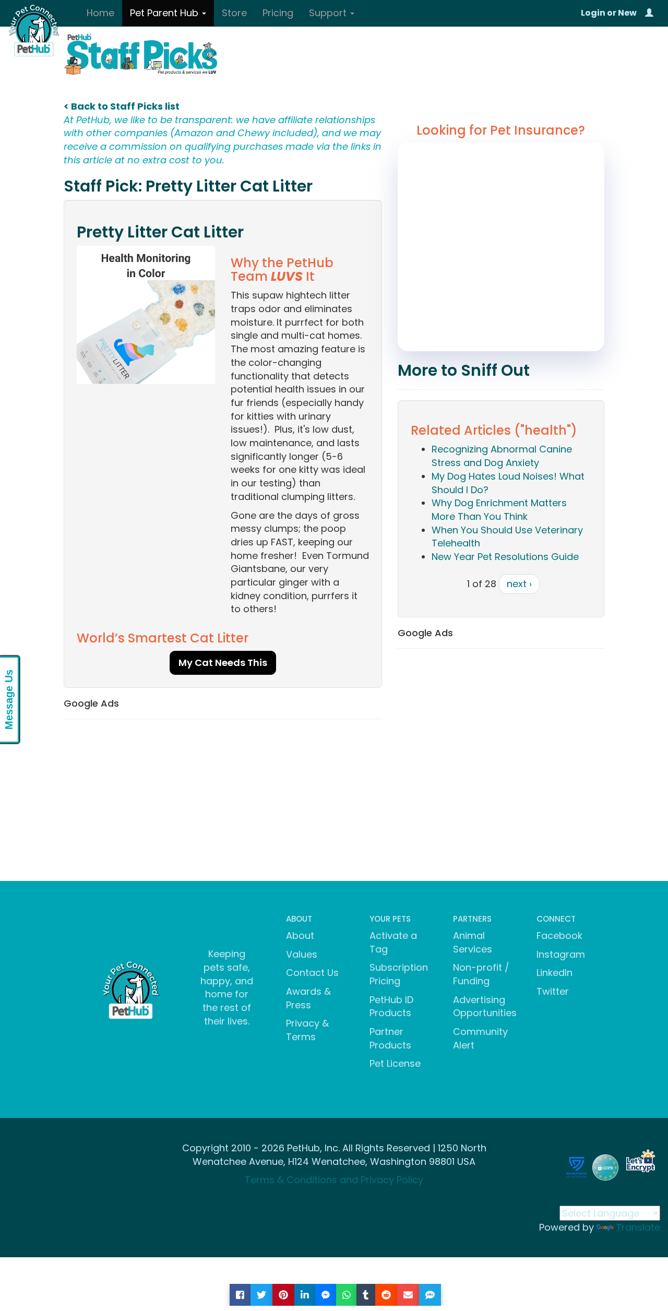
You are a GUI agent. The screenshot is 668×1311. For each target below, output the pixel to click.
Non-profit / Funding (481, 974)
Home (100, 12)
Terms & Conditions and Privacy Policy (334, 1179)
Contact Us (312, 972)
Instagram (560, 954)
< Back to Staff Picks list (122, 106)
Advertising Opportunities (485, 1006)
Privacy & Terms (307, 1030)
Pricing (278, 12)
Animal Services (472, 942)
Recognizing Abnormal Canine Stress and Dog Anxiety (502, 456)
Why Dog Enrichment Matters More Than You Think (499, 509)
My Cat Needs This (222, 662)
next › (519, 583)
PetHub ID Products (391, 1006)
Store (234, 12)
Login (593, 13)
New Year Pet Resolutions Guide (505, 556)
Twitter (552, 991)
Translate (638, 1227)
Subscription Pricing (398, 974)
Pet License (395, 1063)
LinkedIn (554, 972)
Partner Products (390, 1038)
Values (301, 954)
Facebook (559, 935)
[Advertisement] (223, 803)
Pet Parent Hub (165, 12)
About (300, 935)
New (627, 13)
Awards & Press (308, 998)
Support (329, 12)
